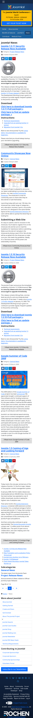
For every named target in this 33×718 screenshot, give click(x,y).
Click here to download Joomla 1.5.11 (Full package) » (16, 107)
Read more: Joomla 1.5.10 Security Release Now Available (17, 348)
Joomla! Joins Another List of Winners (16, 557)
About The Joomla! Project (11, 616)
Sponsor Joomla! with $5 (22, 696)
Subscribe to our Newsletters (14, 669)
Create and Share (8, 609)
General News (14, 159)
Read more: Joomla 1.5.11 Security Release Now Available (17, 146)
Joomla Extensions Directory (19, 212)
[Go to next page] (13, 588)
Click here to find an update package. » (15, 113)
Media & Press (16, 36)
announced (21, 394)
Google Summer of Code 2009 (14, 357)
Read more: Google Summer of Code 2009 (17, 441)
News (28, 33)
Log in (28, 698)
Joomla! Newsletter (9, 636)
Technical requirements (12, 121)
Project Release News (17, 52)
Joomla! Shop (7, 629)
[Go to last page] (16, 588)
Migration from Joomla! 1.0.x (13, 127)
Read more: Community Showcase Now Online (17, 247)
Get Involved (7, 613)
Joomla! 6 (21, 33)
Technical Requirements (10, 644)
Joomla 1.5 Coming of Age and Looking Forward (14, 449)
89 (9, 588)
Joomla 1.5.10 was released (10, 93)
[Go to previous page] (6, 588)
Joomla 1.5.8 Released (11, 559)
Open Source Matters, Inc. (20, 707)
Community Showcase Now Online (16, 154)
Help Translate (8, 698)
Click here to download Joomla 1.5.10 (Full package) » (16, 316)
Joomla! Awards (8, 622)
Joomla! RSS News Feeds (11, 640)
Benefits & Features (8, 33)
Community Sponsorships (11, 660)
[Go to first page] (3, 588)
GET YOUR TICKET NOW (16, 23)
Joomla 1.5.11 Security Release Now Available (13, 47)
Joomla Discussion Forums (22, 524)
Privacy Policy (24, 694)
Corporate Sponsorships (11, 653)
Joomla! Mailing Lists (9, 633)
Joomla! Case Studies (9, 626)
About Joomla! (13, 29)
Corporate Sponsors (9, 656)
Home (4, 29)
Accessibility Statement (11, 694)
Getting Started (8, 606)
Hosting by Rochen (16, 717)
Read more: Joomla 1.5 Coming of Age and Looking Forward (17, 541)
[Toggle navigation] (3, 2)
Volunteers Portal (8, 663)
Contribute (5, 36)
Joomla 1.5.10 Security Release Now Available (13, 255)
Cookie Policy (7, 696)
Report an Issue (19, 698)
